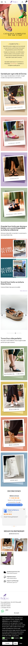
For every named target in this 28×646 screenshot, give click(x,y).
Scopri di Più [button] (15, 635)
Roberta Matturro (13, 510)
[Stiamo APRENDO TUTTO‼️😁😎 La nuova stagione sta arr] (20, 544)
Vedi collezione (23, 290)
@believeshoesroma (14, 533)
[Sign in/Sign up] (22, 2)
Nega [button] (20, 643)
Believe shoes (14, 496)
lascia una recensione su (13, 505)
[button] (3, 638)
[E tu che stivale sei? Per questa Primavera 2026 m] (7, 558)
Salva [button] (15, 643)
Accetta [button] (7, 643)
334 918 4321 (13, 63)
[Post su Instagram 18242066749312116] (7, 544)
